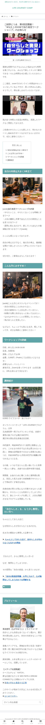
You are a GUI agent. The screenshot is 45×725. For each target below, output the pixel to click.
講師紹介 (10, 160)
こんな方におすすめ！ (15, 153)
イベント (7, 586)
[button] (40, 702)
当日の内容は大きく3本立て (17, 150)
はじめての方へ (10, 696)
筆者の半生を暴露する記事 (15, 683)
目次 (14, 145)
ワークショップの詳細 (15, 157)
